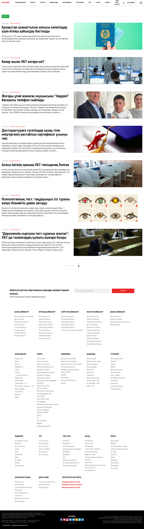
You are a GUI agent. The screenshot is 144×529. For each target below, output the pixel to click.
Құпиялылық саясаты (20, 525)
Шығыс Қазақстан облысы (120, 322)
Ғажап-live (18, 496)
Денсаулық (115, 441)
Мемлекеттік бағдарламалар (47, 404)
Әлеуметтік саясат (44, 375)
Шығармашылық (117, 359)
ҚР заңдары (41, 402)
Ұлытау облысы (44, 330)
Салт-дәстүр (43, 441)
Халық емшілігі (44, 485)
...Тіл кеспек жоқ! (21, 375)
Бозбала (66, 441)
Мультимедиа (20, 389)
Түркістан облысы (93, 330)
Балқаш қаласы (45, 338)
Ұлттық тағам (44, 446)
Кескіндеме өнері (21, 441)
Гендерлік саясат (43, 370)
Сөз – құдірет (115, 375)
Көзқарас (114, 460)
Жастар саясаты (43, 364)
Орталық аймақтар (47, 312)
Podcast (114, 455)
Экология (114, 468)
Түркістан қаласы (93, 333)
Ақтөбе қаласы (20, 336)
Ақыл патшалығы (21, 493)
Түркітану (90, 370)
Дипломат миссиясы (44, 407)
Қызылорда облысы (94, 344)
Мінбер (39, 423)
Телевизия (18, 455)
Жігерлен (18, 490)
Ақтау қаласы (20, 325)
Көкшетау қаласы (45, 322)
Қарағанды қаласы (46, 325)
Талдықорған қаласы (94, 322)
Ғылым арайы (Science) (23, 487)
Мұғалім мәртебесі (22, 498)
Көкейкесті (19, 367)
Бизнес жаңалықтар (68, 380)
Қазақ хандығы (92, 364)
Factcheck (88, 462)
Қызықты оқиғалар (70, 460)
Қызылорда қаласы (94, 341)
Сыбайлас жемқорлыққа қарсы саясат (70, 371)
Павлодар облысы (68, 325)
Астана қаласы (44, 316)
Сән (64, 457)
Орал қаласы (19, 319)
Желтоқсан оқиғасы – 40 (24, 386)
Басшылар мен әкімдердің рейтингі (46, 382)
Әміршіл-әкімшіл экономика (71, 364)
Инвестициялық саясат (45, 367)
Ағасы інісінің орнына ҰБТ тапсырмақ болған (35, 165)
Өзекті (33, 2)
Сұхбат (17, 372)
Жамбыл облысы (93, 338)
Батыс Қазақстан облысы (24, 316)
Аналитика (65, 378)
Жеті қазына (43, 455)
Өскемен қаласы (116, 319)
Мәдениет (19, 436)
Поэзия (113, 361)
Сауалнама (19, 392)
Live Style (67, 436)
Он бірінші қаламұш (118, 378)
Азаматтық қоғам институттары (43, 387)
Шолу (113, 457)
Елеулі (43, 2)
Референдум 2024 (44, 426)
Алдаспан (90, 375)
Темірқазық (89, 446)
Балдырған (89, 441)
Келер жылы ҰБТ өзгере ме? (23, 62)
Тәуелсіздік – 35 (21, 383)
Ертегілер (114, 383)
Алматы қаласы (92, 316)
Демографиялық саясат (46, 372)
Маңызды (54, 2)
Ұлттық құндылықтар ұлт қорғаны (94, 459)
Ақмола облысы (45, 319)
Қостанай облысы (68, 319)
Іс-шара (114, 452)
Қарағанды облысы (46, 327)
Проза (113, 364)
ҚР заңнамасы (90, 470)
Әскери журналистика (71, 463)
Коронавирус (43, 487)
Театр (17, 449)
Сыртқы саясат (42, 361)
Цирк (17, 457)
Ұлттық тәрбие (44, 449)
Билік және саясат (44, 378)
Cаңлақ (113, 443)
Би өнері (18, 443)
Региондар (115, 466)
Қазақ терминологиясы (119, 449)
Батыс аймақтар (22, 312)
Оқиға (107, 2)
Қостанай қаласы (67, 316)
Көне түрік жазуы (93, 378)
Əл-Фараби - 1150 (93, 383)
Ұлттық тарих (92, 359)
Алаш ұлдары (92, 367)
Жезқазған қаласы (46, 333)
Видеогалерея (90, 455)
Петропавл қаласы (68, 327)
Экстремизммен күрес (119, 446)
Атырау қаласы (20, 330)
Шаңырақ (66, 455)
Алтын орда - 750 (93, 381)
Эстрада (18, 460)
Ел (38, 418)
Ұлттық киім (43, 452)
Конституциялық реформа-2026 (43, 411)
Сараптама (19, 381)
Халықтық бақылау (68, 367)
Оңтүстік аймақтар (95, 312)
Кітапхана (114, 381)
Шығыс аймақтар (117, 312)
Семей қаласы (115, 316)
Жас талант (89, 443)
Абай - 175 (90, 386)
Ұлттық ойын (43, 443)
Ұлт (90, 2)
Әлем (17, 361)
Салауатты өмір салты (47, 482)
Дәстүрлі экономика (68, 359)
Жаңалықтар (20, 2)
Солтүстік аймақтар (70, 312)
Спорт (98, 2)
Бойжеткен (67, 443)
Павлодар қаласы (67, 322)
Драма (113, 367)
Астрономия (19, 485)
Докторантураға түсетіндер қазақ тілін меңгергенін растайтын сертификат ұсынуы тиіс (35, 134)
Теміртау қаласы (45, 336)
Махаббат (66, 452)
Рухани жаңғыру (117, 386)
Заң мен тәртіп (117, 2)
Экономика (67, 2)
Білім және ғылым (22, 477)
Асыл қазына (115, 372)
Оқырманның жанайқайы (72, 449)
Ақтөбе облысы (20, 333)
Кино (16, 452)
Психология (19, 482)
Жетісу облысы (92, 325)
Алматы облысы (93, 319)
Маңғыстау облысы (22, 322)
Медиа (17, 463)
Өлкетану (90, 372)
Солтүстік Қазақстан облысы (72, 330)
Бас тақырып (42, 421)
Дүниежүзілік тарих (94, 361)
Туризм (63, 375)
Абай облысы (115, 325)
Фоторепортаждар (70, 466)
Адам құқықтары (43, 399)
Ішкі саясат (41, 359)
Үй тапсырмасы (68, 446)
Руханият (80, 2)
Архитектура (19, 466)
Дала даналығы (116, 370)
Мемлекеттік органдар (45, 391)
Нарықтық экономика (69, 361)
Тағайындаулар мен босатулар (44, 395)
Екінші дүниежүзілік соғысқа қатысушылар (95, 467)
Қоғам (17, 364)
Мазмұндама (19, 501)
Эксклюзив (115, 463)
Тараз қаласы (92, 336)
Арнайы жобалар (91, 452)
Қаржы (63, 383)
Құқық (39, 415)
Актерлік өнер (20, 446)
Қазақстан (19, 359)
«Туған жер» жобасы (92, 449)
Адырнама (19, 378)
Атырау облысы (20, 327)
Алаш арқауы (116, 389)
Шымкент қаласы (93, 327)
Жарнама (6, 525)
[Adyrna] (6, 3)
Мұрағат (18, 394)
